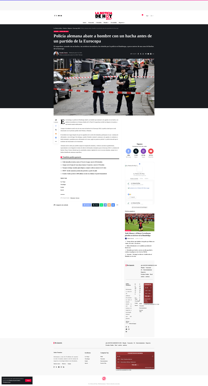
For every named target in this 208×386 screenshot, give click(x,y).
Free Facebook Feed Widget (140, 207)
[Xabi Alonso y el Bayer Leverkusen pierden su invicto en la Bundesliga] (139, 222)
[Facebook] (55, 15)
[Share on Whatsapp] (143, 54)
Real (151, 274)
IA (141, 270)
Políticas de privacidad (14, 380)
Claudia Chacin (63, 52)
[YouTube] (59, 15)
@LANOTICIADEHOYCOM (149, 265)
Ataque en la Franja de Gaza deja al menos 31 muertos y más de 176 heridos (83, 165)
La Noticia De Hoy (139, 174)
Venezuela (148, 267)
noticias (148, 276)
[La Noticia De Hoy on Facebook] (139, 169)
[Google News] (61, 15)
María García (130, 238)
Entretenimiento (147, 270)
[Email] (148, 54)
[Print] (151, 54)
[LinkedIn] (126, 332)
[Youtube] (150, 153)
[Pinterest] (126, 329)
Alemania (72, 198)
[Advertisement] (104, 5)
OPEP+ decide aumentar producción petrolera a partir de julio (79, 170)
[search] (144, 16)
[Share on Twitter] (141, 54)
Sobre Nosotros (128, 284)
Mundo (56, 31)
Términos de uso (6, 382)
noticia (142, 276)
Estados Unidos (145, 274)
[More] (153, 54)
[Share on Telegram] (146, 54)
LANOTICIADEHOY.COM (151, 304)
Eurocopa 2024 (64, 31)
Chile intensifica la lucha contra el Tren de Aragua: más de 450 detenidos (82, 162)
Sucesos (77, 198)
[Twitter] (57, 15)
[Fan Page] (139, 164)
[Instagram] (143, 153)
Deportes (128, 230)
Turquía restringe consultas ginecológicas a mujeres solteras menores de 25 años (84, 168)
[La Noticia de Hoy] (104, 16)
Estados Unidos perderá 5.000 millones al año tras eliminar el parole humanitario (84, 173)
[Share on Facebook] (138, 54)
